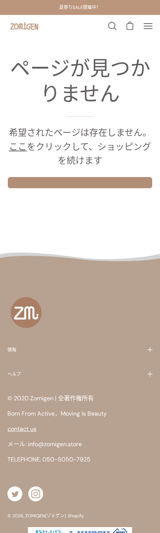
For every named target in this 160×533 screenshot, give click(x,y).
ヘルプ (14, 374)
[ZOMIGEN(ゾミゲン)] (24, 26)
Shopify (75, 516)
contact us (21, 429)
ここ (18, 146)
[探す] (111, 26)
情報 (11, 350)
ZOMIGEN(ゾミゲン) (45, 516)
